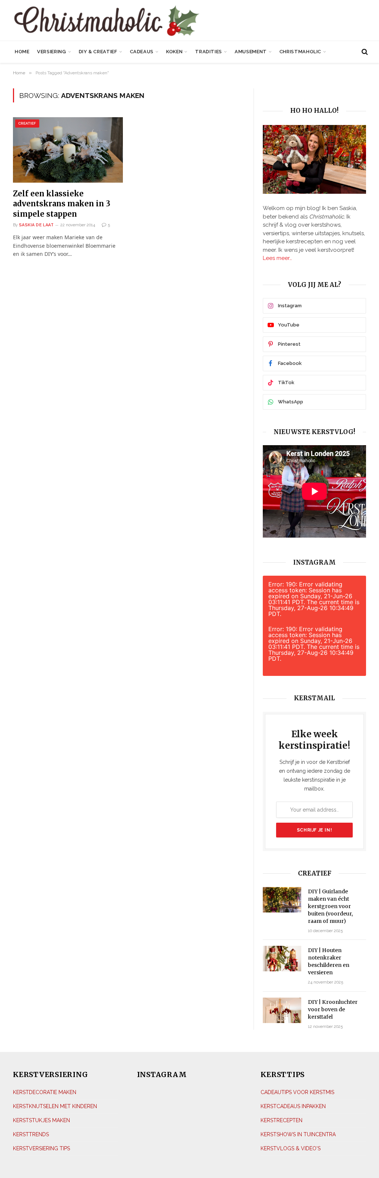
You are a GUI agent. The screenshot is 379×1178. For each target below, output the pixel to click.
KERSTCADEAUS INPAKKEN (293, 1106)
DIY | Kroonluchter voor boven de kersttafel (333, 1009)
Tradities (208, 51)
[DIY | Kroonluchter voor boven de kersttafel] (282, 1010)
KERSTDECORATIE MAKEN (44, 1092)
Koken (174, 51)
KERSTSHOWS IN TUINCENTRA (298, 1134)
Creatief (27, 123)
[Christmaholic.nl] (133, 21)
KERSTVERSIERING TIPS (41, 1148)
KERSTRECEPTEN (281, 1120)
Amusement (251, 51)
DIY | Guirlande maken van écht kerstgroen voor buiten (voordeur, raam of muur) (330, 906)
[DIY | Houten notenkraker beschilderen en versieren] (282, 958)
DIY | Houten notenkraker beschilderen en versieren (328, 961)
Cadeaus (142, 51)
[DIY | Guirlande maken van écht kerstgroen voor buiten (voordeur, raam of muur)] (282, 900)
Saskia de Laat (36, 225)
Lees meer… (277, 258)
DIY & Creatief (98, 51)
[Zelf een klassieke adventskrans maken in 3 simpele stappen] (68, 150)
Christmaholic (300, 51)
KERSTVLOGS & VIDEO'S (291, 1148)
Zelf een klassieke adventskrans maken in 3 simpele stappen (61, 203)
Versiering (51, 51)
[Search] (364, 52)
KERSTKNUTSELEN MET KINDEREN (55, 1106)
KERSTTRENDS (31, 1134)
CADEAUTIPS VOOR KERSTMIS (297, 1092)
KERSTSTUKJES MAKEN (41, 1120)
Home (22, 51)
